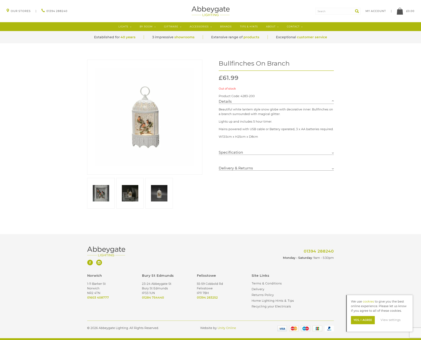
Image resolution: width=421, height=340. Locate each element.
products (251, 37)
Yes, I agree (363, 320)
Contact (293, 26)
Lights (123, 26)
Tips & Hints (249, 26)
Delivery (258, 289)
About (270, 26)
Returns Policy (263, 295)
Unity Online (227, 328)
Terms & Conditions (267, 283)
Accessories (199, 26)
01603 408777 (98, 297)
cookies (368, 301)
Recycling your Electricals (271, 306)
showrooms (184, 37)
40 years (128, 37)
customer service (312, 37)
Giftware (171, 26)
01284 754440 (153, 297)
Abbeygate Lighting (211, 11)
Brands (226, 26)
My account (375, 11)
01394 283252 (207, 297)
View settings (391, 320)
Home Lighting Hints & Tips (273, 301)
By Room (146, 26)
